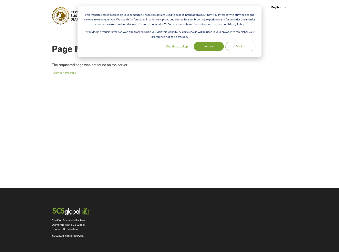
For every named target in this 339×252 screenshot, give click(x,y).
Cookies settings (177, 46)
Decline (240, 46)
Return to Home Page (64, 72)
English (276, 7)
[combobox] (278, 7)
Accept (208, 46)
